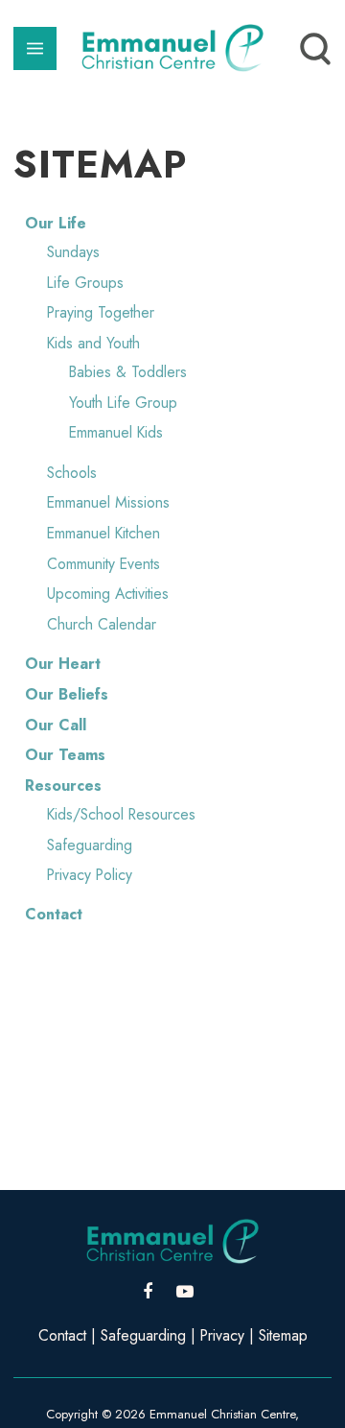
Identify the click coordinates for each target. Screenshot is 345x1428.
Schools (72, 473)
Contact (53, 914)
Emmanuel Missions (108, 502)
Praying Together (100, 312)
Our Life (55, 223)
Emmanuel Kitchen (103, 533)
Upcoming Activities (108, 594)
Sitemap (283, 1335)
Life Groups (85, 283)
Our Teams (65, 755)
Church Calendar (101, 624)
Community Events (103, 564)
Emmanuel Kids (116, 432)
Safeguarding (89, 845)
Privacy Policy (89, 875)
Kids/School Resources (121, 814)
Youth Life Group (123, 403)
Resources (63, 785)
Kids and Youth (93, 343)
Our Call (55, 725)
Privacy (222, 1335)
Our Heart (63, 664)
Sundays (73, 252)
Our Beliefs (66, 694)
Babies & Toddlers (128, 372)
